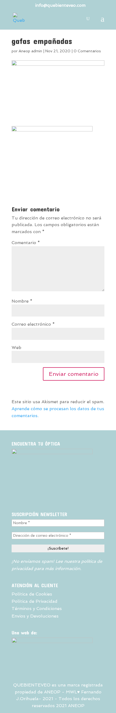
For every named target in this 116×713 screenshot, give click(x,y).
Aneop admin (30, 51)
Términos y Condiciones (37, 608)
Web (16, 347)
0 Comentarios (87, 51)
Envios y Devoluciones (35, 616)
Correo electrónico (33, 324)
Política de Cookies (32, 594)
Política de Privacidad (34, 601)
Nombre (22, 301)
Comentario (26, 242)
